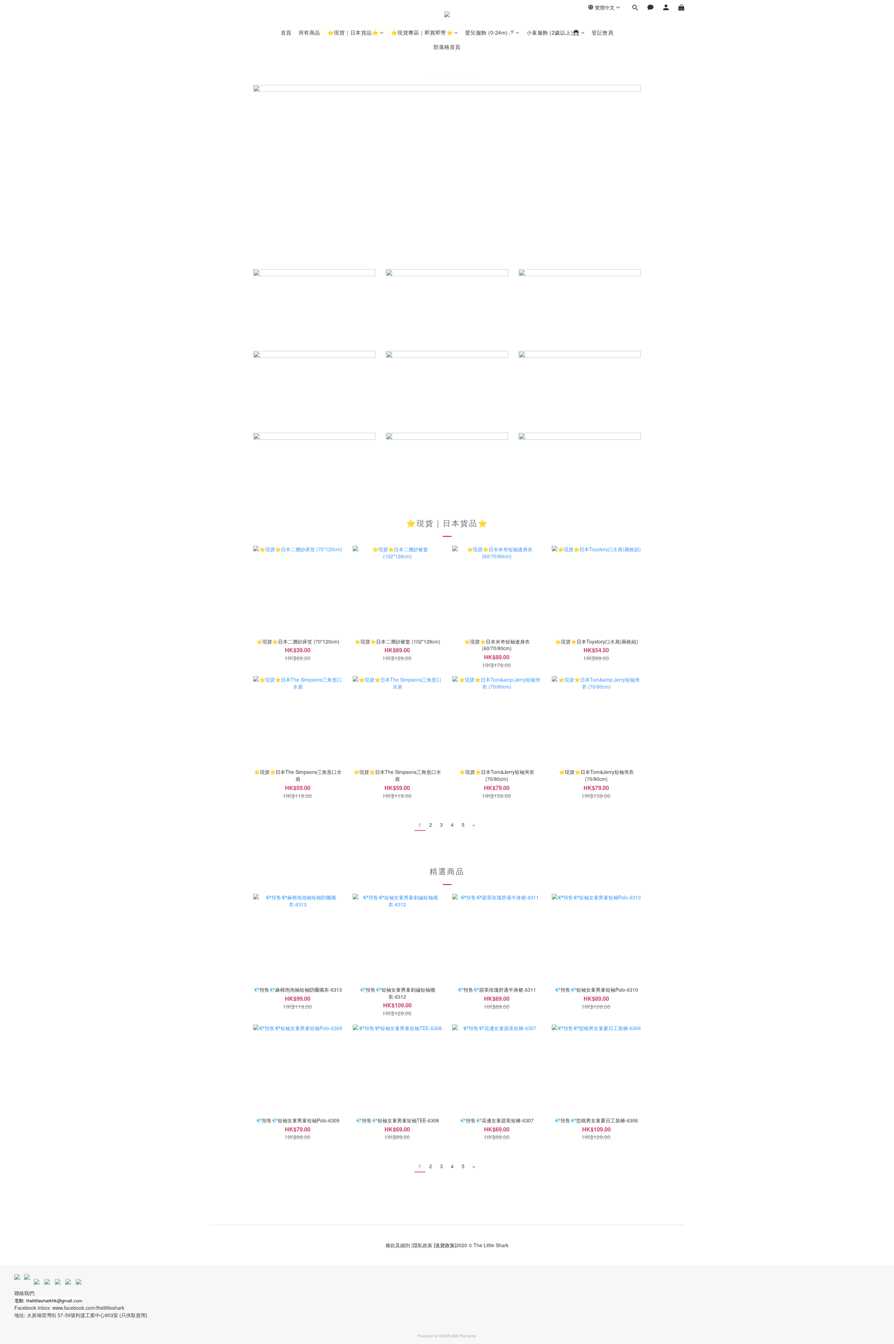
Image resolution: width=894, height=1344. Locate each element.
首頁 (286, 32)
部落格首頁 (447, 46)
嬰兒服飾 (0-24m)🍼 (490, 32)
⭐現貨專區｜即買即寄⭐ (422, 32)
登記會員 (602, 32)
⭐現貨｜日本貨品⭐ (353, 32)
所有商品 (309, 32)
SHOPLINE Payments (457, 1335)
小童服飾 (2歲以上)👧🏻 (553, 32)
